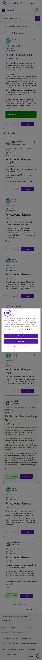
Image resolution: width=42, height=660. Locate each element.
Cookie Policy (29, 330)
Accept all (21, 335)
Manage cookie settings (21, 346)
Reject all (21, 341)
